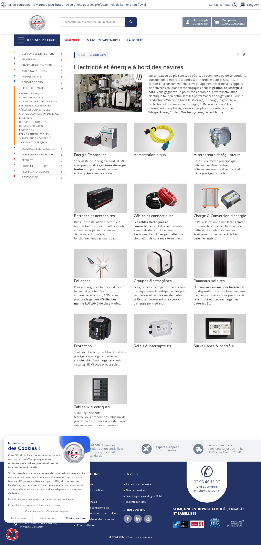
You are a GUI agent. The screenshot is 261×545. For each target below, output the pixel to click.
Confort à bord (32, 82)
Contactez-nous (219, 5)
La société (135, 40)
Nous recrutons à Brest (90, 490)
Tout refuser (18, 518)
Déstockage (30, 177)
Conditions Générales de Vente (95, 519)
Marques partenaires (103, 40)
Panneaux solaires (31, 126)
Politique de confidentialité (92, 508)
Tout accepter (75, 518)
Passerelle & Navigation (37, 154)
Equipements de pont (35, 166)
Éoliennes (25, 118)
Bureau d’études (136, 502)
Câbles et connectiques (34, 110)
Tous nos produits (41, 40)
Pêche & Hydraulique (35, 171)
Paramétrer (47, 518)
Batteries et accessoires (35, 105)
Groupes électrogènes (34, 122)
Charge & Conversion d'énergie (39, 114)
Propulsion (29, 59)
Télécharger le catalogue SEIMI (144, 496)
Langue (252, 5)
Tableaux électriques (33, 142)
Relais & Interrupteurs (34, 134)
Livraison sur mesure (138, 484)
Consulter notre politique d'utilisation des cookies (35, 505)
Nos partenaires (135, 490)
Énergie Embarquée (31, 93)
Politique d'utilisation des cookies (96, 513)
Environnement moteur (37, 65)
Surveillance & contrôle (35, 138)
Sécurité (27, 160)
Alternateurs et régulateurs (38, 101)
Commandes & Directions (38, 53)
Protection (26, 130)
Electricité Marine (34, 88)
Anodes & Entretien (34, 71)
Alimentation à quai (31, 97)
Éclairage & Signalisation (38, 149)
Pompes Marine (31, 76)
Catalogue (71, 40)
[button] (12, 534)
